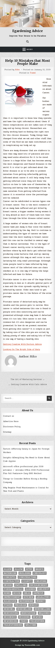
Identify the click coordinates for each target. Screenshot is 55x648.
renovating (11, 613)
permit (40, 601)
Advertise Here (10, 421)
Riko (17, 70)
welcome (30, 625)
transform (37, 621)
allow (19, 569)
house (17, 593)
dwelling (21, 585)
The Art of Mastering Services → (28, 379)
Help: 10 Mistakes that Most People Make (27, 62)
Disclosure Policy (11, 426)
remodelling (42, 609)
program (20, 605)
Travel (33, 73)
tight (23, 621)
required (44, 613)
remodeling (24, 609)
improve (38, 593)
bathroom (10, 573)
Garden (30, 589)
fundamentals (13, 589)
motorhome (26, 601)
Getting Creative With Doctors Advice (22, 344)
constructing (27, 577)
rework (37, 617)
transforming (13, 625)
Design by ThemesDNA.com (27, 645)
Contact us (8, 416)
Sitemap (7, 432)
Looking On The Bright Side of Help (21, 349)
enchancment (38, 585)
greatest (43, 589)
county (27, 581)
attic (29, 569)
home (7, 593)
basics (39, 569)
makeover (10, 601)
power (8, 605)
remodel (9, 609)
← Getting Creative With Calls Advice (27, 384)
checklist (39, 573)
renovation (28, 613)
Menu (30, 49)
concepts (9, 577)
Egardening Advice (27, 31)
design (8, 585)
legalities (43, 597)
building (24, 573)
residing (24, 617)
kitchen (28, 597)
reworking (10, 621)
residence (10, 617)
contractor (11, 581)
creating (40, 581)
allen (7, 569)
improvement (12, 597)
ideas (27, 593)
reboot (33, 605)
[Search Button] (27, 41)
